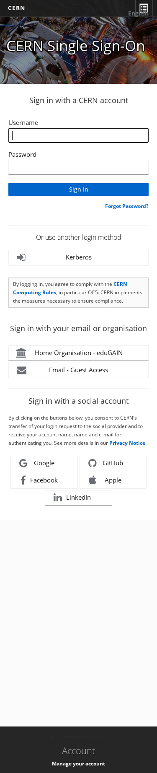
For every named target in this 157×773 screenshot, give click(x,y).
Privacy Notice (127, 442)
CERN (16, 8)
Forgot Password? (127, 206)
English (138, 13)
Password (22, 154)
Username (23, 122)
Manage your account (78, 763)
